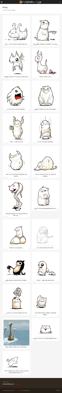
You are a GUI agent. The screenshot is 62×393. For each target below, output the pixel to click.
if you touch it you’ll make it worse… (45, 175)
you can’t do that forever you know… (16, 175)
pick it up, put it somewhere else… (46, 338)
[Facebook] (57, 390)
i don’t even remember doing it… (45, 208)
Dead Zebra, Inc (17, 390)
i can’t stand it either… (45, 142)
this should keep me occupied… (16, 280)
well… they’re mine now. (45, 280)
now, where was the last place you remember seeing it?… (16, 372)
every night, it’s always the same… (16, 77)
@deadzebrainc (18, 384)
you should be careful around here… (45, 314)
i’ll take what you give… (45, 248)
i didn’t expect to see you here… (45, 109)
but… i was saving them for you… (16, 44)
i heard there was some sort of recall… (16, 214)
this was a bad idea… (16, 248)
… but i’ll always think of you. (16, 313)
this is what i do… (45, 77)
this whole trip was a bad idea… (16, 347)
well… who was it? (16, 142)
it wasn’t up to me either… (16, 109)
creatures (6, 45)
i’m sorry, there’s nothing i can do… (45, 44)
